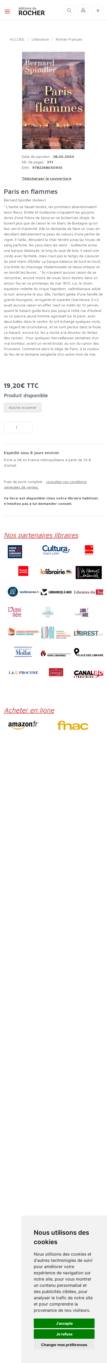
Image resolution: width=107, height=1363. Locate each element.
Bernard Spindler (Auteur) (25, 200)
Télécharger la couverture (46, 178)
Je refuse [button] (64, 1334)
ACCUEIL (17, 39)
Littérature (40, 39)
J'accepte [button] (64, 1323)
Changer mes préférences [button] (64, 1344)
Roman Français (69, 39)
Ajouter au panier (22, 407)
